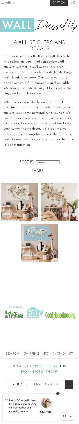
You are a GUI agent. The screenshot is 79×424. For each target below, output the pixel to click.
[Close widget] (58, 394)
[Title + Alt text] (39, 300)
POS (55, 366)
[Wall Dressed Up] (39, 19)
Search (12, 354)
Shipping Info (36, 354)
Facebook (30, 12)
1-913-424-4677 (63, 354)
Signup (16, 384)
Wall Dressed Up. (38, 366)
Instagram (48, 12)
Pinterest (39, 12)
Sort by (27, 162)
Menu (10, 2)
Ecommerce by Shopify (39, 371)
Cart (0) (58, 2)
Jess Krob (46, 412)
